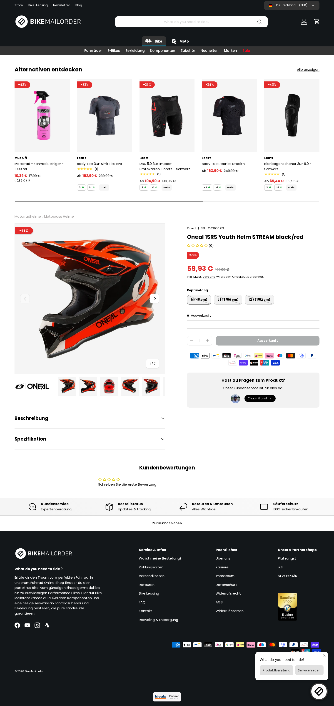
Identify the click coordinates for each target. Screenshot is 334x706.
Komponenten (162, 50)
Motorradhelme (28, 216)
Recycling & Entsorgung (158, 619)
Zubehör (188, 50)
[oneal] (35, 387)
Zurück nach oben (167, 523)
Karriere (222, 567)
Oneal (191, 228)
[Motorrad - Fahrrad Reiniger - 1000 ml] (42, 115)
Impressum (225, 575)
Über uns (223, 558)
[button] (317, 22)
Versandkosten (152, 575)
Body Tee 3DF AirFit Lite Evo (99, 163)
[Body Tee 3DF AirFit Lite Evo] (104, 115)
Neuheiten (210, 50)
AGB (219, 602)
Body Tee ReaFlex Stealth (223, 163)
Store (19, 5)
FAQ (142, 602)
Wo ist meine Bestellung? (160, 558)
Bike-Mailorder (34, 671)
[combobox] (191, 21)
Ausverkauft (267, 340)
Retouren (147, 584)
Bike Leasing (149, 593)
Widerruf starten (230, 610)
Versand (209, 277)
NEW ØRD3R (287, 575)
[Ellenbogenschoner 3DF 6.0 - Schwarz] (291, 115)
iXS (280, 567)
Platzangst (287, 558)
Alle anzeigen (308, 69)
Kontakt (145, 610)
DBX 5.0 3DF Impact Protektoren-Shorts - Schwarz (165, 166)
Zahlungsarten (151, 567)
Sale (246, 50)
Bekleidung (135, 50)
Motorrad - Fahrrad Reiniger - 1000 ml (39, 166)
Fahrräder (93, 50)
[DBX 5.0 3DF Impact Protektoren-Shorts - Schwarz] (167, 115)
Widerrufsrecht (228, 593)
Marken (230, 50)
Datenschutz (226, 584)
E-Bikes (113, 50)
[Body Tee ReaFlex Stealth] (229, 115)
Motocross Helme (59, 216)
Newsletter (61, 5)
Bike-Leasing (38, 5)
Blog (78, 5)
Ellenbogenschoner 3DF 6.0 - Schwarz (288, 166)
